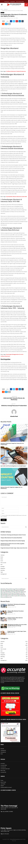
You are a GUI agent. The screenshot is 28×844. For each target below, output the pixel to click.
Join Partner (3, 783)
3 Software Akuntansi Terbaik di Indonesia (16, 71)
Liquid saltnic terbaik (23, 382)
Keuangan (2, 566)
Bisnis (2, 558)
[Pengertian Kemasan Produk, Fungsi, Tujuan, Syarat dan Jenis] (4, 633)
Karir (1, 564)
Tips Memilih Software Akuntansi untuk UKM (16, 196)
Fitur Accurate (3, 562)
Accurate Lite (3, 767)
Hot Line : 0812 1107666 (20, 1)
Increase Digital (17, 842)
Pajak (2, 572)
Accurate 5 (3, 763)
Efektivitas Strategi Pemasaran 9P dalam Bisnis (14, 405)
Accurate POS (3, 772)
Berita (2, 557)
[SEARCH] (26, 527)
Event (2, 560)
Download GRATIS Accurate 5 (6, 787)
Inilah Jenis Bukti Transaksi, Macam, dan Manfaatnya (14, 398)
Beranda (2, 748)
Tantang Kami (12, 1)
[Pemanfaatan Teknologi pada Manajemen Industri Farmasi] (4, 606)
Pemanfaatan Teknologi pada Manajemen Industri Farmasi (13, 534)
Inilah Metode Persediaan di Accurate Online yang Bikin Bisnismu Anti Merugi (17, 625)
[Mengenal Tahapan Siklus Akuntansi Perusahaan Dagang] (4, 619)
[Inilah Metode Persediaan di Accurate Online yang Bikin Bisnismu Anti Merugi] (4, 626)
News (2, 753)
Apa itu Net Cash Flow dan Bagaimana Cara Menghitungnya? (13, 466)
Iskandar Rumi (4, 18)
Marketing (3, 570)
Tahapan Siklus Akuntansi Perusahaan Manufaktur (11, 537)
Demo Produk (3, 782)
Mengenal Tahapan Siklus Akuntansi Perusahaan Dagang (13, 540)
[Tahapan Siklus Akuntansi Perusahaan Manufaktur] (4, 613)
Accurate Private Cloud (5, 768)
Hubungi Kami (6, 1)
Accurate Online (4, 765)
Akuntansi (2, 12)
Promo (2, 780)
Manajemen (3, 568)
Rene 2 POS (3, 770)
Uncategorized (3, 574)
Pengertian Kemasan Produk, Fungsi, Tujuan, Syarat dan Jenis (14, 548)
